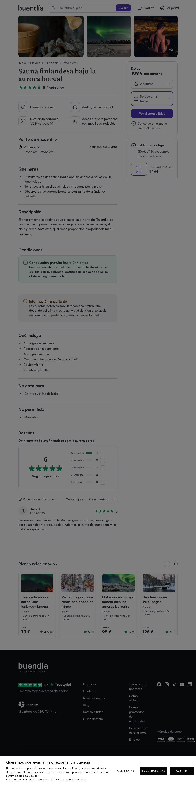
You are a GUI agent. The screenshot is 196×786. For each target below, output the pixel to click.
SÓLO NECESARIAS (153, 770)
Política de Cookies (27, 775)
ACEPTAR (181, 770)
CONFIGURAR (125, 770)
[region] (98, 771)
